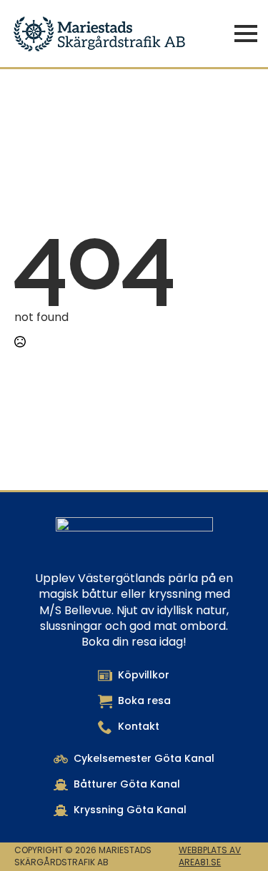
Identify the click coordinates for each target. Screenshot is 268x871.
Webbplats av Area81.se (210, 856)
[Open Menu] (245, 33)
